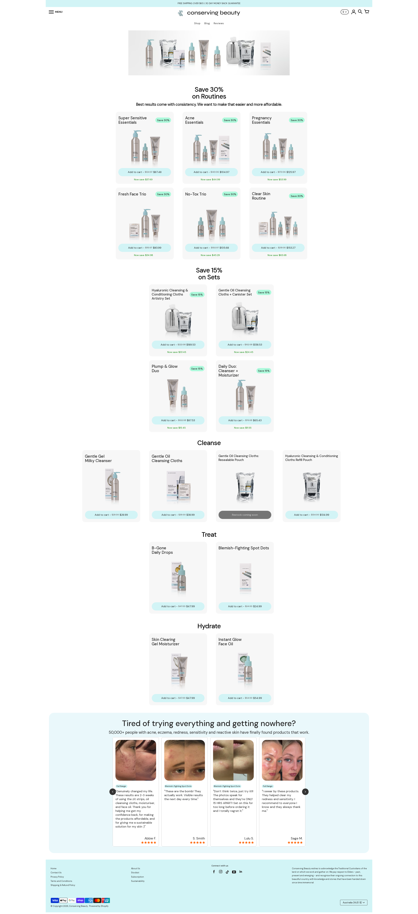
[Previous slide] (112, 791)
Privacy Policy (57, 877)
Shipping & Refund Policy (63, 885)
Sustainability (138, 881)
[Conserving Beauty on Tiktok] (227, 873)
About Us (135, 868)
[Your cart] (366, 11)
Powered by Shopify (98, 906)
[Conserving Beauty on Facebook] (214, 873)
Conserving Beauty (78, 906)
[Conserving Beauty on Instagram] (220, 873)
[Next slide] (305, 791)
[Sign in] (353, 11)
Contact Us (56, 872)
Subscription (137, 877)
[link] (145, 148)
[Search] (360, 11)
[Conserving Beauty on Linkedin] (240, 873)
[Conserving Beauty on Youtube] (234, 873)
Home (53, 868)
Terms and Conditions (61, 881)
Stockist (135, 872)
